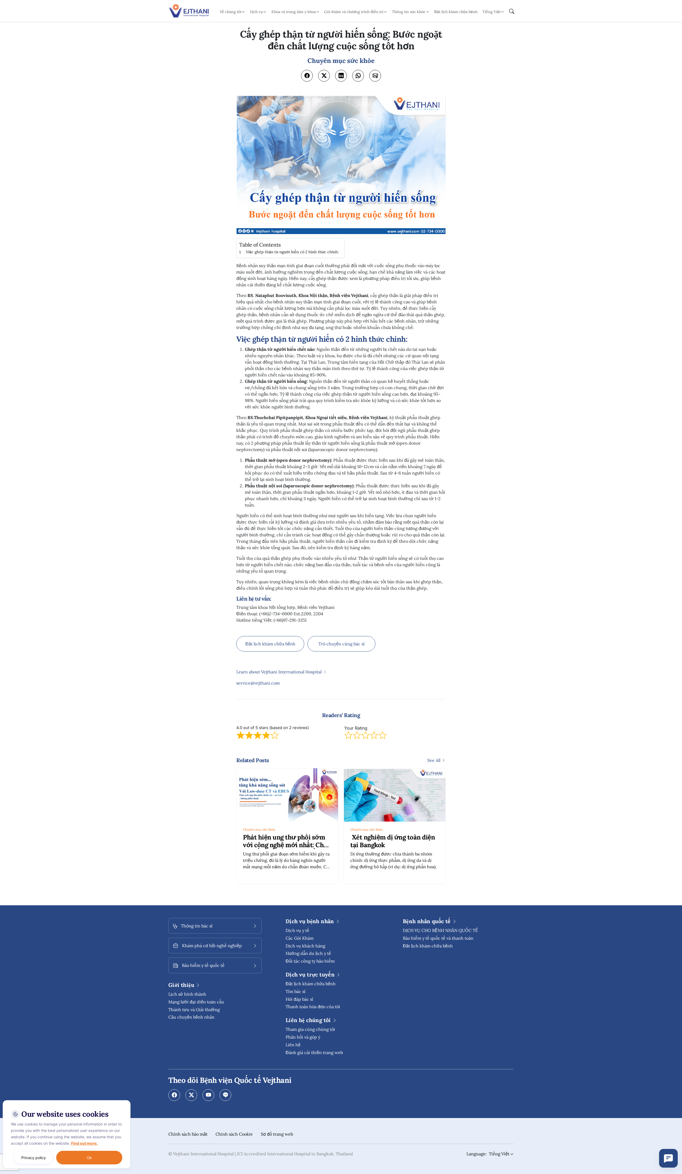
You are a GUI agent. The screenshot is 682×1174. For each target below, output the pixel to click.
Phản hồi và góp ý (303, 1037)
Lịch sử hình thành (187, 994)
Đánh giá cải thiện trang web (314, 1052)
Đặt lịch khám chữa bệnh (455, 11)
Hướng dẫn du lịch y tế (308, 953)
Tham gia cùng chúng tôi (310, 1029)
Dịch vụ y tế (297, 930)
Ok (89, 1157)
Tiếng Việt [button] (491, 11)
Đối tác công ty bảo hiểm (310, 961)
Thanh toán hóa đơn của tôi (313, 1006)
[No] (125, 1101)
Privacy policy (33, 1157)
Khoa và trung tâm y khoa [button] (293, 11)
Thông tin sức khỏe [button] (408, 11)
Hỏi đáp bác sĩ (299, 999)
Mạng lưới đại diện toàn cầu (196, 1001)
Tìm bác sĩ (296, 991)
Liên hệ (293, 1044)
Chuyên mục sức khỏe (259, 829)
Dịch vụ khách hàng (305, 945)
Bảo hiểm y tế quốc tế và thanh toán (438, 938)
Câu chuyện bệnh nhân (191, 1017)
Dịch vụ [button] (256, 11)
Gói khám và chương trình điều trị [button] (353, 11)
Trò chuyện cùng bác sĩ (341, 643)
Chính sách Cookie (234, 1134)
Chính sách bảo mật (188, 1134)
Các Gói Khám (300, 938)
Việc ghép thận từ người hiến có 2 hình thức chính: (292, 251)
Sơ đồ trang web (277, 1134)
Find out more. (84, 1143)
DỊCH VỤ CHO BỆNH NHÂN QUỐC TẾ (440, 930)
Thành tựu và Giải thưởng (194, 1009)
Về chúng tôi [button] (230, 11)
